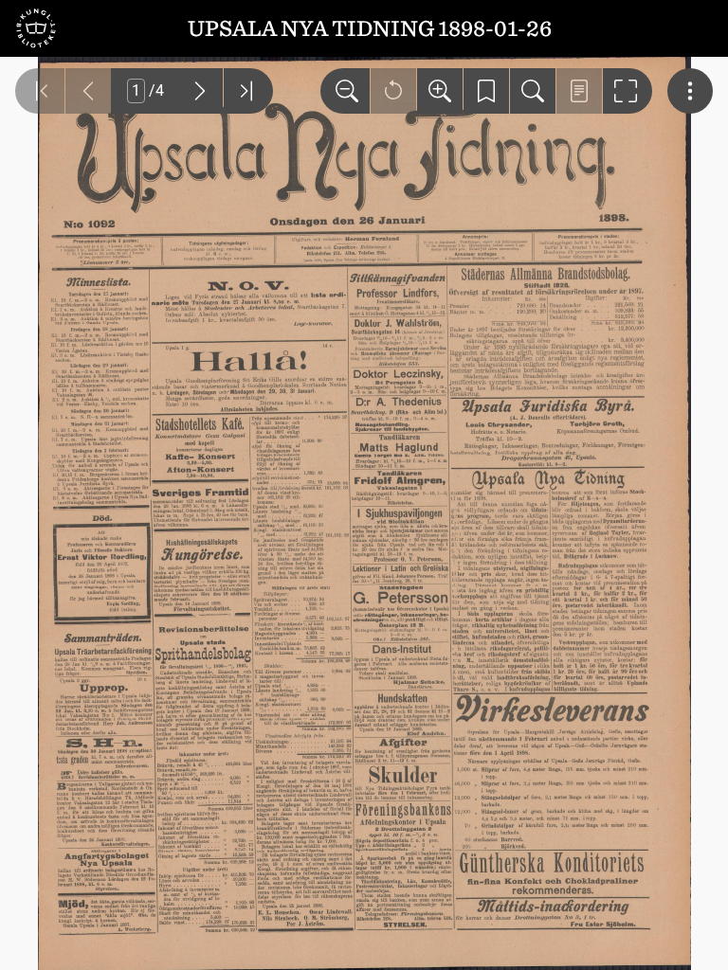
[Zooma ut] (345, 91)
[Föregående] (88, 91)
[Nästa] (200, 91)
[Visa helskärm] (627, 91)
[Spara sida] (486, 91)
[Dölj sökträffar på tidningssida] (579, 91)
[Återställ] (393, 91)
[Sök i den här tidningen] (532, 91)
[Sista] (248, 91)
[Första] (39, 91)
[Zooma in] (440, 91)
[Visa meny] (690, 91)
